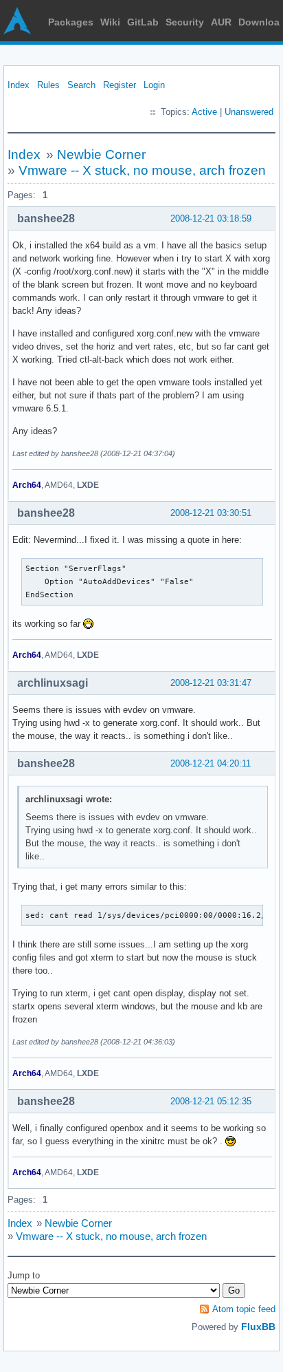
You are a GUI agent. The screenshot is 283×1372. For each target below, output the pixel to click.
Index (19, 85)
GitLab (143, 22)
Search (81, 85)
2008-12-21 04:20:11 (210, 763)
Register (119, 85)
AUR (221, 22)
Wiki (110, 22)
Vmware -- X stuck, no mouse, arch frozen (142, 170)
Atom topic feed (243, 1309)
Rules (48, 85)
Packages (70, 22)
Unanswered (249, 112)
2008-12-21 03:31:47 (210, 683)
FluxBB (258, 1326)
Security (185, 22)
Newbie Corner (101, 154)
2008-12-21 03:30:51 (210, 513)
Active (204, 112)
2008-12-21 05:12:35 (210, 1101)
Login (154, 85)
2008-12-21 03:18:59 (210, 218)
